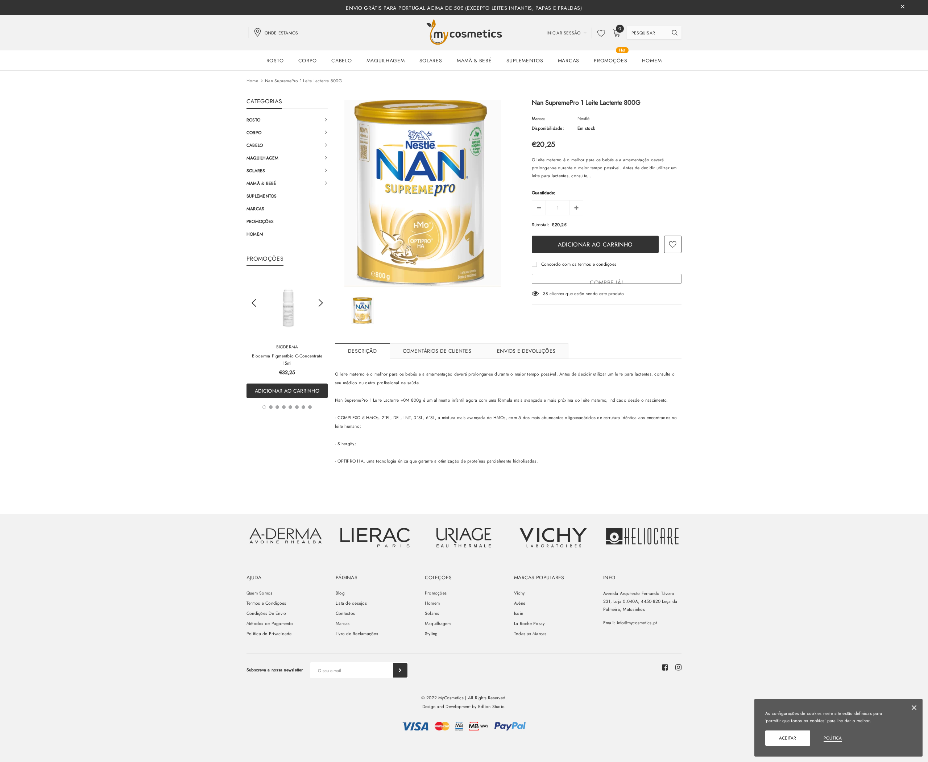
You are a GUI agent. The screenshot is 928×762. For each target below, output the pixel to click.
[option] (287, 337)
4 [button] (284, 407)
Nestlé (583, 118)
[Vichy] (285, 535)
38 (545, 293)
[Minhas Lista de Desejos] (599, 33)
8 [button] (310, 407)
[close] (902, 7)
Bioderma (287, 347)
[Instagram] (678, 667)
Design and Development (446, 706)
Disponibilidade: (548, 128)
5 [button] (290, 407)
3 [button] (277, 407)
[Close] (914, 708)
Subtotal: (540, 224)
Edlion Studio (491, 706)
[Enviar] (400, 670)
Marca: (538, 118)
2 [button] (271, 407)
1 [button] (264, 407)
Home (252, 81)
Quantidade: (544, 193)
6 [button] (297, 407)
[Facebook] (665, 667)
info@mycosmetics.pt (637, 623)
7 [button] (303, 407)
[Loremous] (375, 537)
